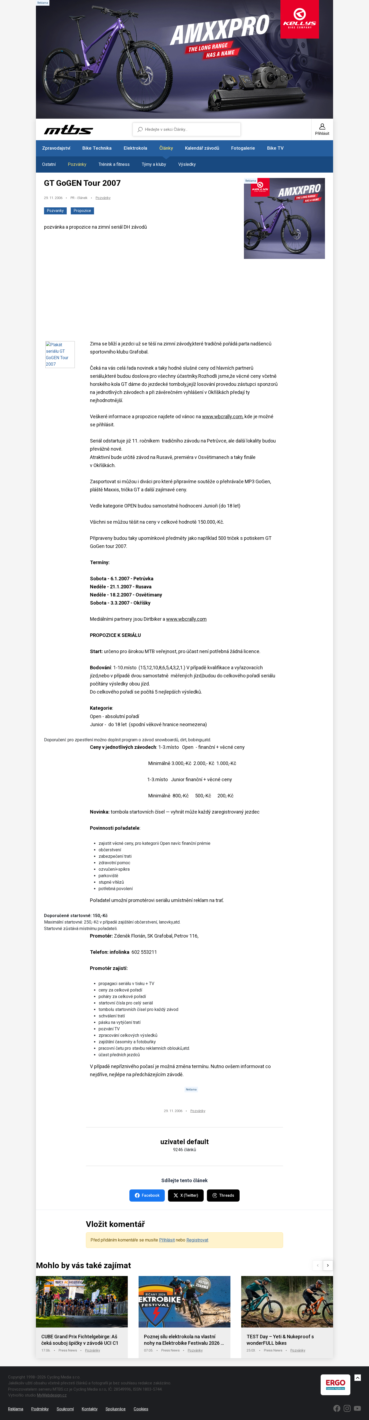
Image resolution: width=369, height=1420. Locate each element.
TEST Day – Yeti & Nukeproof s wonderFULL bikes (280, 1340)
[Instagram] (347, 1408)
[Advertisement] (184, 302)
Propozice (82, 210)
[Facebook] (336, 1408)
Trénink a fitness (114, 164)
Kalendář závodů (202, 148)
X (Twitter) (189, 1195)
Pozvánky (77, 164)
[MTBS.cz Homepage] (68, 129)
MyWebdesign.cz (52, 1395)
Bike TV (275, 148)
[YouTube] (357, 1408)
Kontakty (90, 1409)
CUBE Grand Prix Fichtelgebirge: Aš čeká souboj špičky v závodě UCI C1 (80, 1340)
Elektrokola (135, 148)
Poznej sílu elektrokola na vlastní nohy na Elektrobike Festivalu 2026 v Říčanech (183, 1340)
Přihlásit (167, 1240)
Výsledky (187, 164)
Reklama (15, 1409)
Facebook (150, 1195)
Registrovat (197, 1240)
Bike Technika (97, 148)
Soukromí (65, 1409)
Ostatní (49, 164)
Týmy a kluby (154, 164)
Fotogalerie (243, 148)
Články (166, 148)
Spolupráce (116, 1409)
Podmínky (40, 1409)
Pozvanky (55, 210)
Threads (226, 1195)
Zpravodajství (56, 148)
